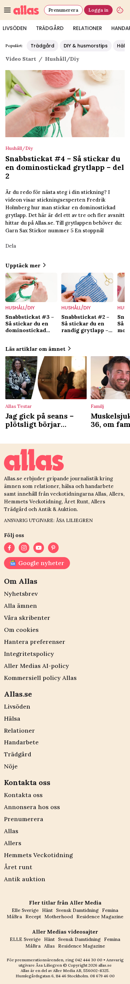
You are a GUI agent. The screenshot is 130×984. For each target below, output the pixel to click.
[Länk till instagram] (24, 547)
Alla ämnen (20, 605)
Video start (20, 58)
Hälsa (12, 718)
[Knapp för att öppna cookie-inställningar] (120, 10)
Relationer (87, 28)
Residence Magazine (99, 917)
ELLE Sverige (25, 939)
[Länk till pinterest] (53, 547)
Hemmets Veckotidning (38, 855)
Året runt (18, 867)
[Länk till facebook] (9, 547)
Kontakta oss (23, 795)
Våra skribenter (27, 618)
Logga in (98, 10)
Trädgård (50, 28)
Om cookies (21, 630)
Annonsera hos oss (32, 807)
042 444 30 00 (88, 959)
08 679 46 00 (102, 975)
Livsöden (17, 706)
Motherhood (58, 917)
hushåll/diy (62, 58)
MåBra (14, 917)
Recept (33, 917)
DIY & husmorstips (86, 45)
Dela (10, 246)
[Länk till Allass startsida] (27, 10)
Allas (11, 831)
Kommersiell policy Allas (40, 678)
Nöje (11, 766)
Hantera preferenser (34, 642)
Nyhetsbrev (21, 593)
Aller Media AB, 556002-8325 (81, 970)
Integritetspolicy (29, 654)
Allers (12, 843)
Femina (110, 910)
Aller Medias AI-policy (36, 666)
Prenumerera (63, 10)
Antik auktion (24, 879)
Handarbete (21, 742)
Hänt (47, 910)
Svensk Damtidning (77, 910)
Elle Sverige (25, 910)
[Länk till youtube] (38, 547)
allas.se (105, 965)
